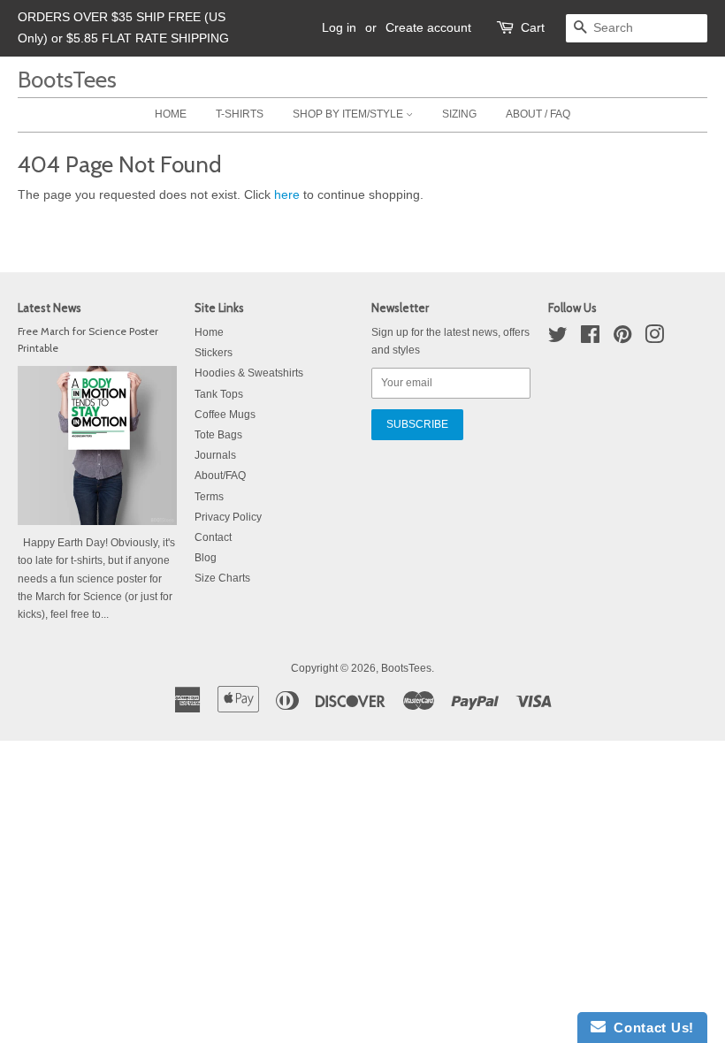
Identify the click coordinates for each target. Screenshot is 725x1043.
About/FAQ (220, 475)
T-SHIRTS (239, 114)
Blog (206, 558)
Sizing (459, 114)
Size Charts (222, 578)
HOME (171, 114)
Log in (339, 27)
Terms (209, 497)
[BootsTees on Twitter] (558, 338)
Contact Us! (650, 1027)
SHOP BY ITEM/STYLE (349, 114)
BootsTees (67, 79)
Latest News (49, 308)
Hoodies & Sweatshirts (249, 373)
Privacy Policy (228, 517)
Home (209, 332)
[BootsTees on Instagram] (654, 338)
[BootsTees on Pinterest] (622, 338)
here (287, 194)
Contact (213, 537)
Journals (215, 455)
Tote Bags (218, 435)
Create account (428, 27)
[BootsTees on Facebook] (590, 338)
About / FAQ (538, 114)
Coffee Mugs (225, 414)
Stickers (214, 352)
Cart (533, 27)
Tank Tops (219, 394)
